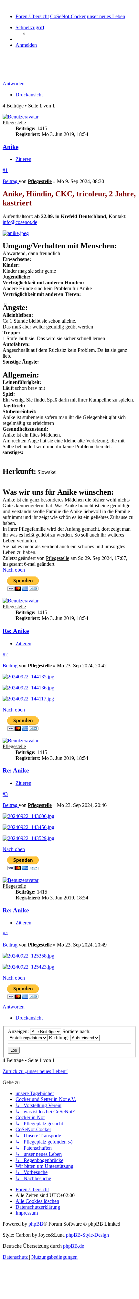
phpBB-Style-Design (87, 1235)
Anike (12, 70)
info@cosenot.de (20, 222)
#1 (5, 170)
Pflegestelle (14, 122)
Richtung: (59, 1037)
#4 (5, 933)
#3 (5, 794)
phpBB (35, 1224)
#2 (5, 654)
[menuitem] (26, 45)
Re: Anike (16, 630)
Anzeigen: (19, 1031)
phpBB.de (73, 1246)
